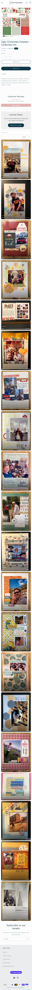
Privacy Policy (6, 959)
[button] (2, 2)
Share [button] (4, 74)
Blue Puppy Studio (13, 987)
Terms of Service (7, 955)
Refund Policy (6, 962)
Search (4, 952)
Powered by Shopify (21, 987)
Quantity (3, 53)
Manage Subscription (8, 966)
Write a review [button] (16, 105)
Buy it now (16, 68)
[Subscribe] (27, 939)
